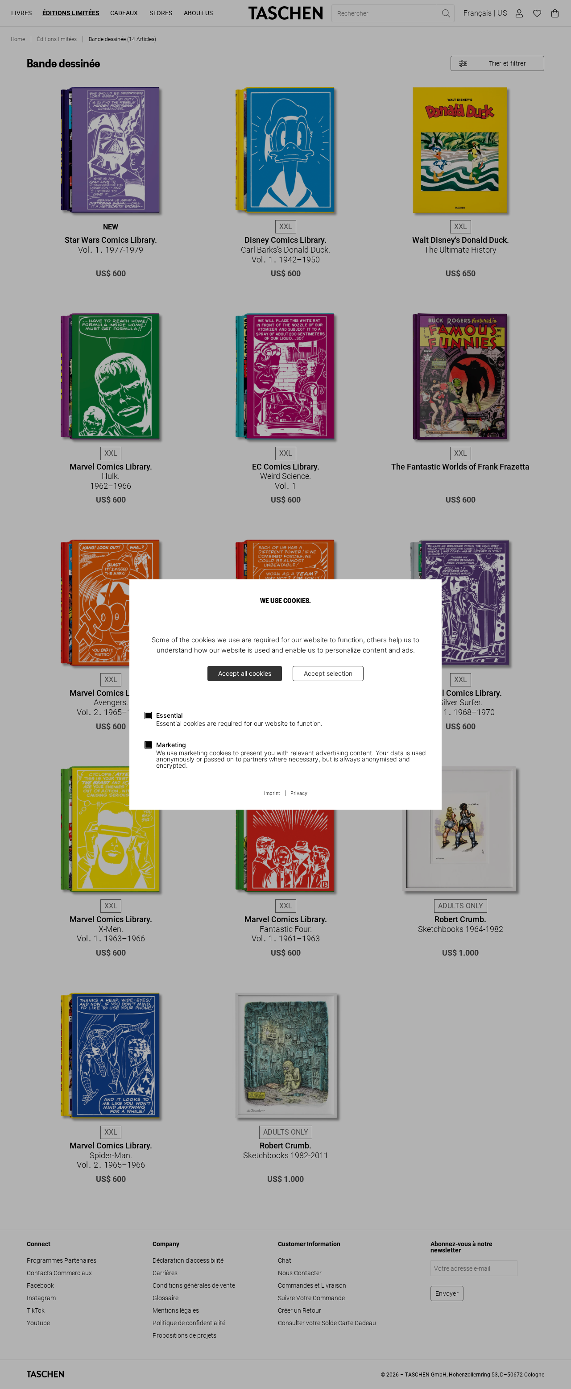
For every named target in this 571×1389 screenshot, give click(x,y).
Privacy (298, 793)
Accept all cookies (244, 673)
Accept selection (328, 673)
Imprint (272, 793)
